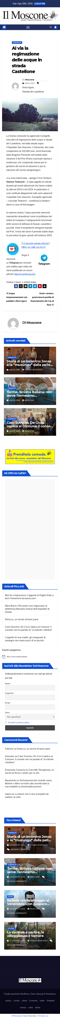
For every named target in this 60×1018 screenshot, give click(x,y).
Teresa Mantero (39, 941)
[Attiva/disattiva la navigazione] (28, 27)
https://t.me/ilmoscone (24, 274)
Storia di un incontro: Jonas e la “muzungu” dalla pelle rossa (29, 364)
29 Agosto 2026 (18, 845)
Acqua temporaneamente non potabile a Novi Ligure (16, 297)
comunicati (17, 42)
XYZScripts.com (42, 1016)
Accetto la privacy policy (18, 722)
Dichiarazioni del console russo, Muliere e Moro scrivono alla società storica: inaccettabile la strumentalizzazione (28, 783)
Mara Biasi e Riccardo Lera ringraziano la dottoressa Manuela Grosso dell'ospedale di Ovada (27, 609)
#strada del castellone (33, 91)
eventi (10, 896)
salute (42, 1001)
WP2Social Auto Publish (19, 1016)
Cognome (9, 693)
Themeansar (50, 994)
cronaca (23, 1007)
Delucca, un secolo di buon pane (21, 619)
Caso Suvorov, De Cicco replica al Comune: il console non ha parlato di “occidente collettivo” (29, 759)
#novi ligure (28, 87)
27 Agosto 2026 (18, 941)
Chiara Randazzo (34, 370)
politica (8, 1001)
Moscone (29, 79)
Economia (33, 1001)
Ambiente (50, 1001)
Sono (7, 712)
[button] (51, 27)
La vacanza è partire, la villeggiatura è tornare (25, 934)
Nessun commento (20, 849)
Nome (7, 683)
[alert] (30, 656)
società (16, 1001)
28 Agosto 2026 (18, 877)
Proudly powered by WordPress (17, 994)
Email (7, 703)
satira (30, 1007)
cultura (24, 1001)
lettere (11, 928)
